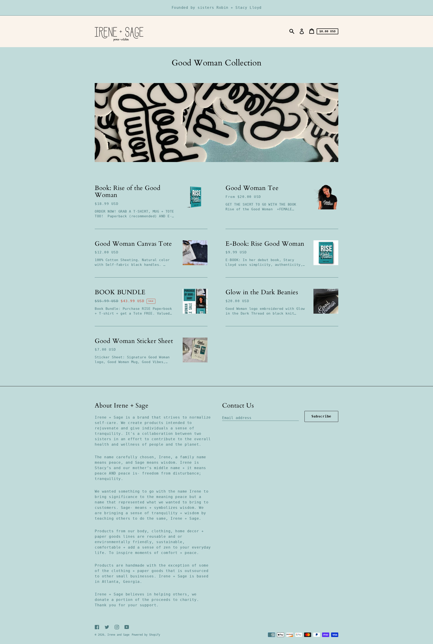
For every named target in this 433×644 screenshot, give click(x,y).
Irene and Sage (118, 634)
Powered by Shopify (146, 634)
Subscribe (321, 416)
